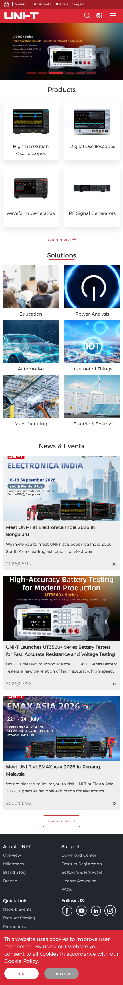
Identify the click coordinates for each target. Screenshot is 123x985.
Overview (12, 855)
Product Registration (81, 863)
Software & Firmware (81, 872)
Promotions (14, 926)
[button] (31, 73)
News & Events (17, 909)
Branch (10, 880)
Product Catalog (19, 917)
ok (21, 973)
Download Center (78, 855)
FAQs (66, 889)
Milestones (13, 863)
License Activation (79, 880)
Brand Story (14, 872)
